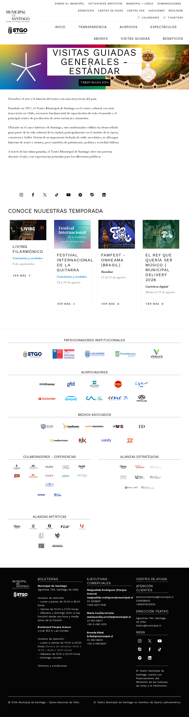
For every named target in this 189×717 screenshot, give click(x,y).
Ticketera (173, 17)
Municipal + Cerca (139, 3)
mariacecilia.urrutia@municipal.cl (109, 616)
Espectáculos (163, 27)
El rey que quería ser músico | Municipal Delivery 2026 (159, 267)
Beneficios (86, 10)
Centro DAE (136, 10)
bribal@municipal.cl (100, 636)
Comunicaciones (169, 3)
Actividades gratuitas (105, 3)
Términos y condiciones (52, 665)
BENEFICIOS (173, 38)
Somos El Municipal (70, 3)
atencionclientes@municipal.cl (155, 596)
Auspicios (129, 27)
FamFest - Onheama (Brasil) (113, 260)
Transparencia (92, 27)
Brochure (176, 10)
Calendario (148, 17)
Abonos (101, 38)
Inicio (60, 27)
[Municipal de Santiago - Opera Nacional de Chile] (18, 22)
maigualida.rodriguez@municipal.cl (110, 597)
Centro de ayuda (110, 10)
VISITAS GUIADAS (135, 38)
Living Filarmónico (28, 249)
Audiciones (156, 10)
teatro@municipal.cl (148, 625)
